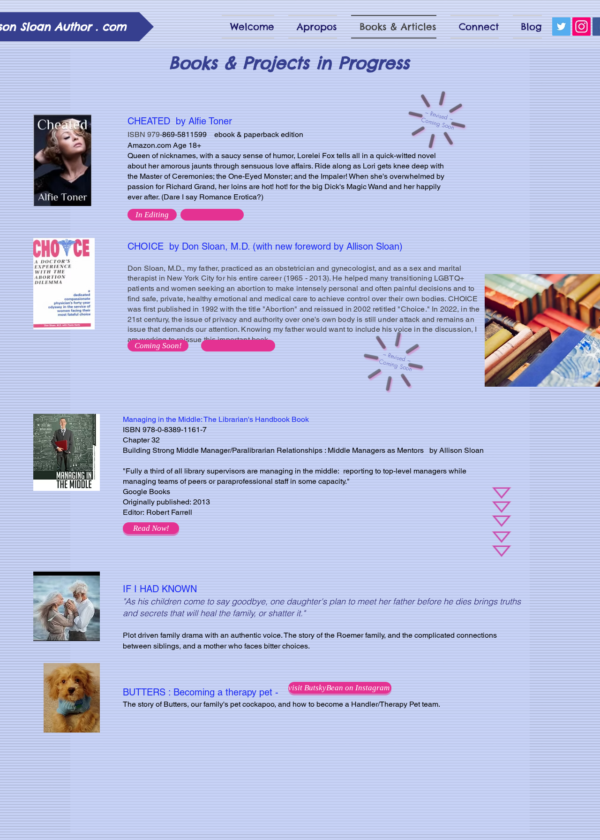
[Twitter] (561, 26)
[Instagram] (581, 26)
